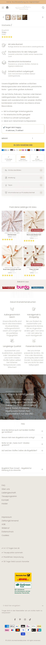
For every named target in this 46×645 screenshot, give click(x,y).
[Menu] (3, 8)
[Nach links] (3, 17)
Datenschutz (8, 531)
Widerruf (5, 528)
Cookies (5, 535)
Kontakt (5, 500)
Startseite (6, 25)
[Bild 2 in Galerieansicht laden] (13, 17)
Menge (5, 138)
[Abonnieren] (43, 605)
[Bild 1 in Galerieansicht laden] (8, 17)
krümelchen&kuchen (19, 640)
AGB (3, 524)
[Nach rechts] (43, 17)
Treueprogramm (9, 496)
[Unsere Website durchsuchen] (43, 8)
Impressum (7, 517)
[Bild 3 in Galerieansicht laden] (19, 17)
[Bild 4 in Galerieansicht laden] (24, 17)
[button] (7, 37)
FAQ (3, 485)
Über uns (6, 489)
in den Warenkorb (23, 145)
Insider (5, 503)
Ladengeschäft (9, 492)
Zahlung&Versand (10, 520)
